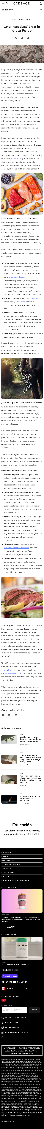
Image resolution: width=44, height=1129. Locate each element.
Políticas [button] (6, 876)
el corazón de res (16, 277)
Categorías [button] (6, 852)
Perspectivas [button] (7, 872)
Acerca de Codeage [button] (10, 864)
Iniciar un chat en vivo (15, 1018)
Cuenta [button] (4, 856)
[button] (7, 3)
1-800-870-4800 (11, 1022)
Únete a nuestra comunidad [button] (15, 880)
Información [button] (7, 860)
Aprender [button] (6, 868)
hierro (11, 670)
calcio (4, 670)
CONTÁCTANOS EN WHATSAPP (17, 1032)
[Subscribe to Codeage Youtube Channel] (3, 1001)
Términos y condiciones (22, 1115)
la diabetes (16, 159)
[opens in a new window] (41, 10)
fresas (35, 298)
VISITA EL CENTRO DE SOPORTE (18, 1037)
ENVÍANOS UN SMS (13, 1027)
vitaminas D (10, 673)
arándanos (20, 302)
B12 (19, 673)
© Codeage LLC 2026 (7, 1121)
